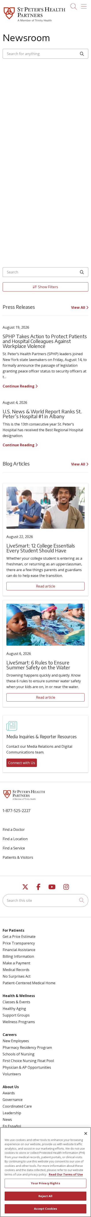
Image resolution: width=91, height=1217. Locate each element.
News (7, 1119)
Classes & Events (16, 1002)
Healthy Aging (14, 1008)
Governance (13, 1099)
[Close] (86, 1133)
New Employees (16, 1040)
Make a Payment (16, 963)
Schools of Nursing (18, 1054)
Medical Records (16, 969)
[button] (84, 5)
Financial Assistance (19, 949)
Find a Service (14, 848)
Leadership (12, 1112)
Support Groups (16, 1015)
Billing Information (18, 956)
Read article (45, 586)
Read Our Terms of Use (66, 1174)
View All (78, 307)
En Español (12, 1126)
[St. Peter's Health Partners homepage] (34, 22)
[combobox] (45, 54)
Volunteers (12, 1074)
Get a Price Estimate (19, 936)
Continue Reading (19, 386)
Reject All (45, 1196)
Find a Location (15, 838)
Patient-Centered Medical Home (29, 982)
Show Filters (48, 286)
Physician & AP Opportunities (27, 1067)
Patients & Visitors (18, 857)
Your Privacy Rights (45, 1183)
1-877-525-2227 (16, 810)
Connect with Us (21, 762)
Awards (9, 1093)
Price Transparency (19, 943)
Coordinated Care (17, 1106)
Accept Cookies (45, 1209)
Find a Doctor (14, 829)
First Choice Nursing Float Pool (28, 1060)
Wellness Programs (19, 1021)
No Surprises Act (16, 976)
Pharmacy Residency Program (27, 1047)
